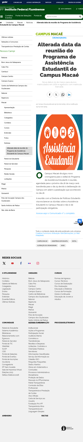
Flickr (29, 263)
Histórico (5, 278)
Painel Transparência (36, 383)
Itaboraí (31, 299)
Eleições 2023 (7, 372)
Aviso (63, 245)
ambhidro (7, 416)
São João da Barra (35, 323)
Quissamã (32, 312)
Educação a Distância (63, 289)
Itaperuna (32, 302)
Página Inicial (1, 23)
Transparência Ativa (36, 406)
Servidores (32, 351)
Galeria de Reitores (9, 284)
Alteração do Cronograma (47, 245)
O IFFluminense (9, 273)
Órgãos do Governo (74, 2)
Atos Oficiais (33, 396)
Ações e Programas (36, 331)
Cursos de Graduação (63, 284)
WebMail (5, 346)
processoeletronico (65, 323)
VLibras (80, 9)
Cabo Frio (32, 284)
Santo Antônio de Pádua (38, 320)
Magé (30, 307)
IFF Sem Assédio (8, 367)
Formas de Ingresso (62, 278)
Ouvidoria (6, 362)
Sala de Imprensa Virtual (12, 370)
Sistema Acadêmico (10, 331)
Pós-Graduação (61, 286)
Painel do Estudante (10, 328)
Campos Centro (34, 289)
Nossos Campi (7, 51)
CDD (4, 351)
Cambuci (32, 286)
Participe (48, 2)
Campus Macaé (42, 241)
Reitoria (31, 278)
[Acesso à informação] (67, 428)
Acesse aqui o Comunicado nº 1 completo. (55, 213)
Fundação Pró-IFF (35, 404)
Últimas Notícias (8, 302)
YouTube (12, 263)
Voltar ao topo (78, 222)
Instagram (38, 263)
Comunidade (8, 323)
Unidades (10, 23)
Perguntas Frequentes (37, 362)
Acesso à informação (34, 2)
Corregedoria (7, 364)
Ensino (4, 291)
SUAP (4, 349)
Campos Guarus (35, 291)
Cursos (58, 273)
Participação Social (36, 333)
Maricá (31, 310)
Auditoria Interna (35, 336)
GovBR (4, 2)
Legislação (59, 2)
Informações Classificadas (38, 354)
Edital (74, 241)
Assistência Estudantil (60, 241)
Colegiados (6, 286)
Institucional (33, 328)
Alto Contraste (66, 9)
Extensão (6, 297)
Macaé (20, 23)
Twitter (4, 263)
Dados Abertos (34, 364)
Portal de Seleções (23, 15)
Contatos (9, 15)
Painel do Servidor (9, 341)
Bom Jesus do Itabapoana (38, 281)
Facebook (21, 263)
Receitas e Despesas (36, 344)
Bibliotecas (6, 333)
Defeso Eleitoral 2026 (10, 375)
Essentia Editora (8, 299)
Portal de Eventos (9, 357)
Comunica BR (17, 2)
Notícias (29, 23)
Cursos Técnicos (61, 281)
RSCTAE (45, 416)
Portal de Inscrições (10, 359)
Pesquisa (5, 294)
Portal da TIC (7, 344)
